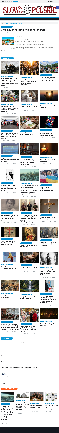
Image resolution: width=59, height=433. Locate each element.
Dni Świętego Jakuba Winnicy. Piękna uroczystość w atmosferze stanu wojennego (10, 108)
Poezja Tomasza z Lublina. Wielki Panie (9, 296)
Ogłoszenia (14, 19)
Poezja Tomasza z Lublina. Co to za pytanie (28, 268)
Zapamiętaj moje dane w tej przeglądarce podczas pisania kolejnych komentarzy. (19, 367)
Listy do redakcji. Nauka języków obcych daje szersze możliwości (10, 159)
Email (2, 361)
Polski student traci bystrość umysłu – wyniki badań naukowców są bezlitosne (28, 82)
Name (2, 355)
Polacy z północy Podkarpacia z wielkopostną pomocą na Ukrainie (49, 188)
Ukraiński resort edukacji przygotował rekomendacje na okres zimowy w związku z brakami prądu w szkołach (10, 326)
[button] (57, 7)
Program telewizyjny (30, 19)
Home (3, 23)
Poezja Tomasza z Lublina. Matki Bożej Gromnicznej (9, 267)
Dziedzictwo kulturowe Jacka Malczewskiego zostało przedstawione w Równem (28, 328)
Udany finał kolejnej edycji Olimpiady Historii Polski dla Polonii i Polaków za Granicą (9, 135)
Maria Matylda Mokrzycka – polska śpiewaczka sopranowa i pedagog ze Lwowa (10, 217)
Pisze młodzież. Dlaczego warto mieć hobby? (28, 134)
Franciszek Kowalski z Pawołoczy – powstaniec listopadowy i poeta (8, 242)
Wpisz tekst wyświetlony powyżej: (9, 376)
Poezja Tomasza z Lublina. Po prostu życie (48, 218)
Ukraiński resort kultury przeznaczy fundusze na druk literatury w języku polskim (9, 187)
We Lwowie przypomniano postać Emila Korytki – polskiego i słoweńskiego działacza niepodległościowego (28, 218)
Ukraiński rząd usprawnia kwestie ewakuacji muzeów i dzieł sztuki (49, 243)
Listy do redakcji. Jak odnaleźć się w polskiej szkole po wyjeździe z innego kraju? (27, 161)
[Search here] (57, 19)
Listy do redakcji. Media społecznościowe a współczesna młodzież (47, 133)
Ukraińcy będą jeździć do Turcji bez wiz (14, 23)
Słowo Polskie (6, 32)
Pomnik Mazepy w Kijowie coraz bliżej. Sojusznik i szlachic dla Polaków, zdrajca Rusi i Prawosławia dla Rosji (9, 82)
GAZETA (21, 19)
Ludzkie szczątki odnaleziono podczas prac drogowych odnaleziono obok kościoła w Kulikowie (22, 407)
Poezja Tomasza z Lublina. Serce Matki (28, 246)
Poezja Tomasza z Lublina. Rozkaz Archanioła (28, 107)
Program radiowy (42, 19)
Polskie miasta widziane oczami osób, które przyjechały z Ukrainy (47, 78)
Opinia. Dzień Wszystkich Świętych (48, 324)
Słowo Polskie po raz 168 (51, 406)
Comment (3, 345)
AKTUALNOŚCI (5, 19)
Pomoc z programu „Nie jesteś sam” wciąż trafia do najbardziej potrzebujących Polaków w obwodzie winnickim (49, 299)
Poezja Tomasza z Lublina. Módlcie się (48, 160)
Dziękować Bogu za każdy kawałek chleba (36, 407)
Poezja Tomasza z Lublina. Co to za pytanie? (28, 297)
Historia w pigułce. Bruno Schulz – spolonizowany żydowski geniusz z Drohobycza (48, 272)
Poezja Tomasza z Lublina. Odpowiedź (48, 106)
